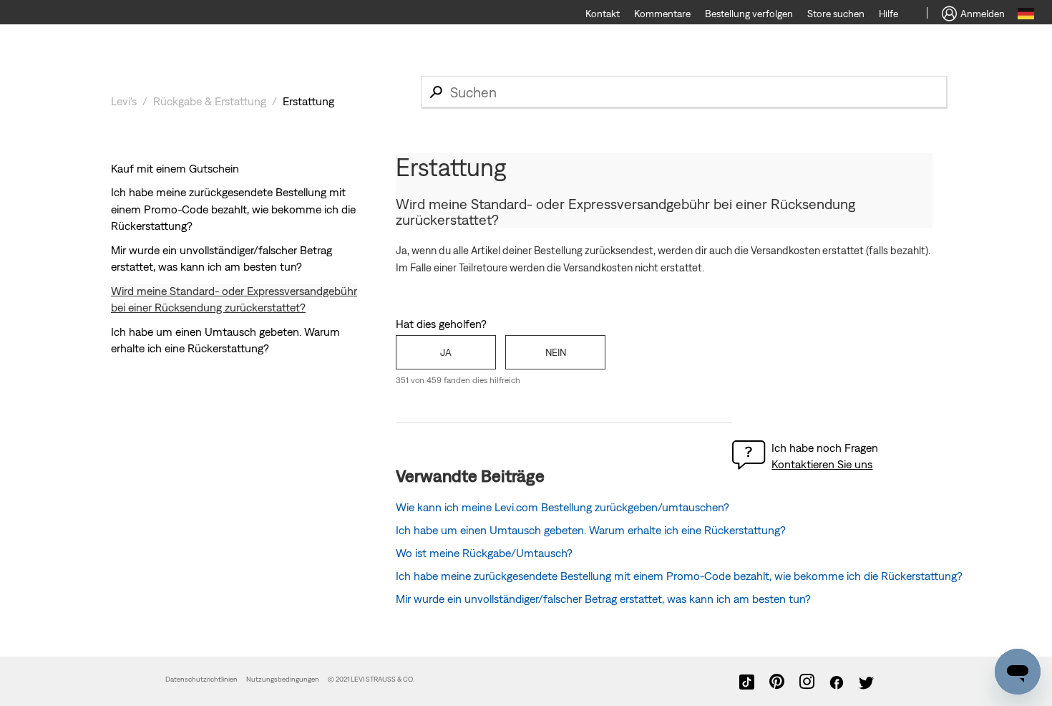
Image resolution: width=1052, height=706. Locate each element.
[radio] (446, 352)
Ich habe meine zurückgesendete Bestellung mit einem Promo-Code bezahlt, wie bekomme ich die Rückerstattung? (233, 208)
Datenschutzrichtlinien (201, 679)
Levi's (124, 101)
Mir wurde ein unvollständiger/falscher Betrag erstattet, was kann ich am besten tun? (603, 598)
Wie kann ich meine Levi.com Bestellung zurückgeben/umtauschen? (562, 507)
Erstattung (308, 101)
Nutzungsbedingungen (283, 679)
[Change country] (1026, 15)
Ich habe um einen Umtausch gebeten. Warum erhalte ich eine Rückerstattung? (591, 529)
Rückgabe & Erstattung (209, 101)
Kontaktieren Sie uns (821, 464)
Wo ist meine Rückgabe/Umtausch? (484, 552)
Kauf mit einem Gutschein (175, 168)
